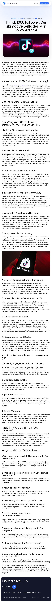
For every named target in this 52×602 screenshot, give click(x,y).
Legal (48, 597)
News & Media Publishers (17, 18)
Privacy (39, 597)
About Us (34, 597)
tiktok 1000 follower (20, 85)
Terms (43, 597)
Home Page (6, 592)
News (13, 592)
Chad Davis (40, 18)
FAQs (19, 592)
